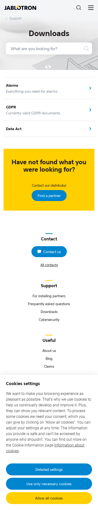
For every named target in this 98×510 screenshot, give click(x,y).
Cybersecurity (49, 320)
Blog (49, 358)
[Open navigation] (90, 7)
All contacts (49, 265)
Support (16, 18)
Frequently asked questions (49, 304)
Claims (49, 366)
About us (49, 351)
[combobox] (49, 48)
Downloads (49, 312)
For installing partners (49, 296)
